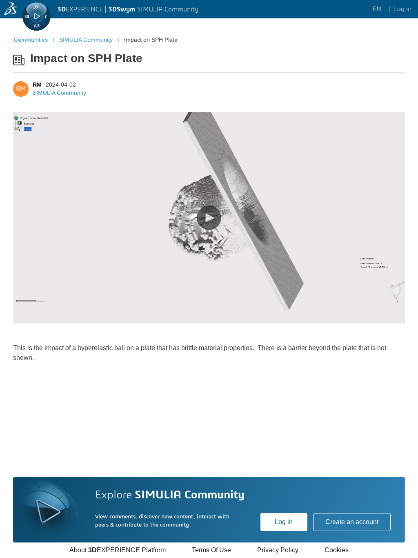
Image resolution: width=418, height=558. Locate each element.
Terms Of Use (211, 550)
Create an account (351, 521)
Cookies (337, 550)
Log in (284, 521)
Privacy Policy (277, 550)
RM (37, 84)
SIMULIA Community (59, 92)
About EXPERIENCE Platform (117, 550)
